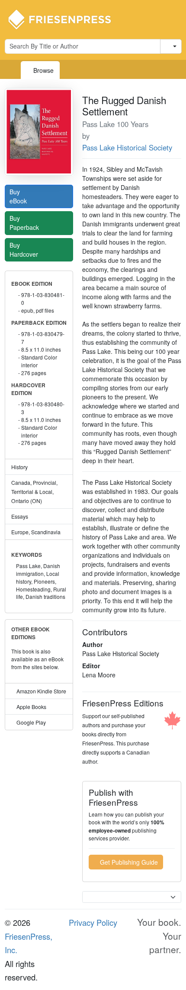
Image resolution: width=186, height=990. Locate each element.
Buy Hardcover (25, 249)
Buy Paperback (25, 223)
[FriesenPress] (65, 18)
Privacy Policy (93, 922)
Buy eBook (19, 196)
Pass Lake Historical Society (127, 147)
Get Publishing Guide (128, 862)
